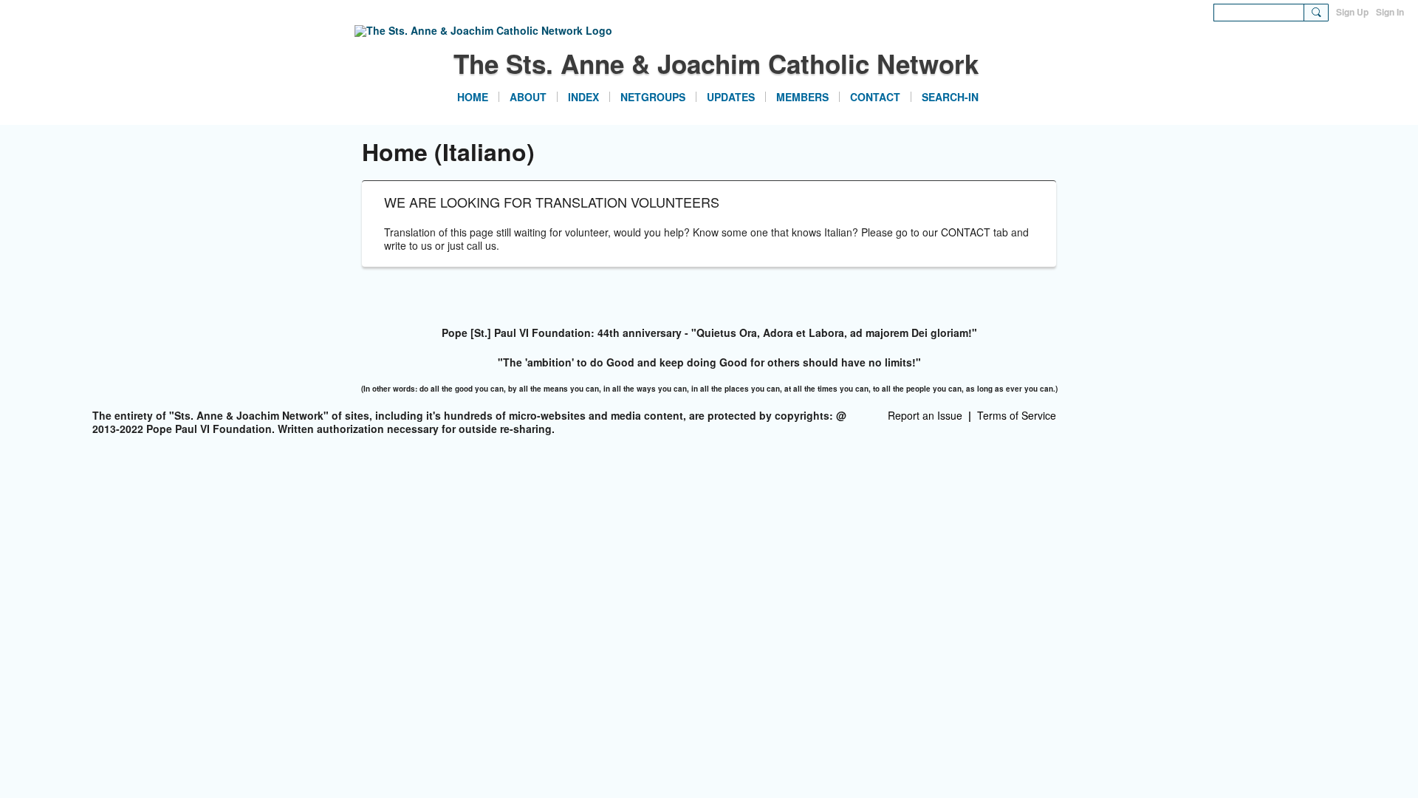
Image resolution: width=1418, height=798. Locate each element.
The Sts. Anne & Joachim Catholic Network (716, 63)
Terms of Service (1016, 415)
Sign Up (1352, 11)
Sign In (1390, 11)
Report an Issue (925, 415)
